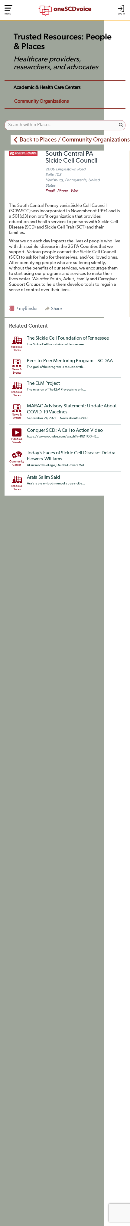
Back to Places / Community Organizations (75, 140)
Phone (62, 191)
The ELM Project (43, 383)
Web (74, 191)
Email (49, 191)
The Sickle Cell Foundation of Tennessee (68, 338)
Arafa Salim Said (43, 477)
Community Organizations (41, 101)
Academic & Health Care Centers (47, 87)
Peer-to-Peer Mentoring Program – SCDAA (70, 361)
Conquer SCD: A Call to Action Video (65, 430)
